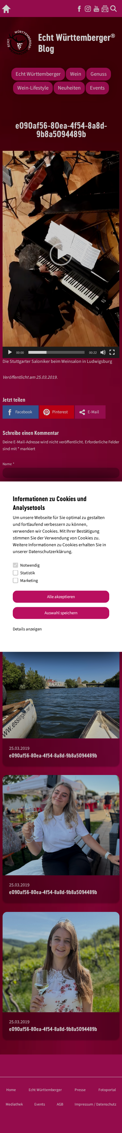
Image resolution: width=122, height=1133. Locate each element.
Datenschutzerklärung (50, 552)
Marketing (29, 580)
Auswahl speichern (61, 613)
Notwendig (30, 565)
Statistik (27, 573)
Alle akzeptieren (61, 597)
